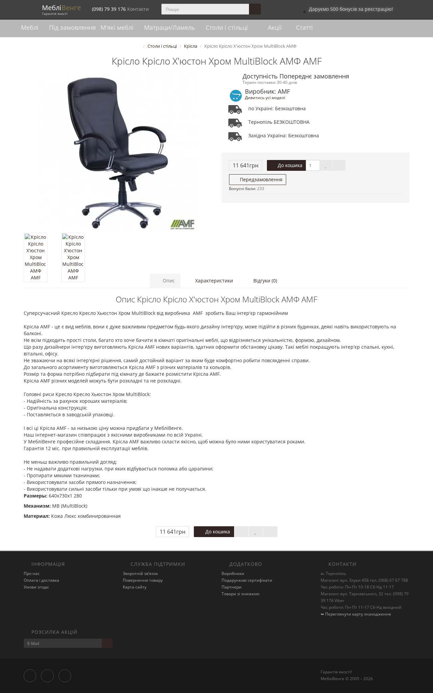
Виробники (233, 573)
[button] (347, 9)
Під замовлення (72, 27)
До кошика (289, 165)
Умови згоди (36, 587)
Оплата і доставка (41, 580)
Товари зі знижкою (240, 594)
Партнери (232, 587)
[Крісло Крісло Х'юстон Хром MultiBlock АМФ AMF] (117, 153)
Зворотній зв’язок (140, 573)
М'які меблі (117, 27)
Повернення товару (143, 580)
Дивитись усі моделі (265, 97)
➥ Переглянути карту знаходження (356, 614)
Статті (303, 27)
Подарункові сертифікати (247, 580)
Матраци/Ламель (170, 27)
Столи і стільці (228, 27)
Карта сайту (134, 587)
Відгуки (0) (264, 280)
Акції (274, 27)
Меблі (30, 27)
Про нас (32, 573)
